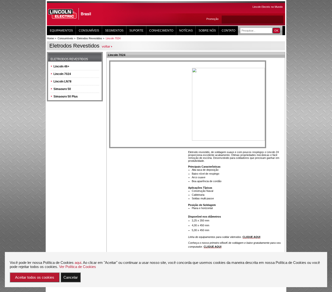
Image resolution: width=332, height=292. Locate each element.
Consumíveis (65, 38)
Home (50, 38)
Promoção (212, 18)
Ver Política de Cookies (77, 267)
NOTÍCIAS (186, 30)
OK (276, 30)
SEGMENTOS (114, 30)
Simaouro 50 (62, 89)
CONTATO (228, 30)
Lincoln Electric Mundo (268, 6)
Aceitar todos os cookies (34, 277)
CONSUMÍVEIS (89, 30)
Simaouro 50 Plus (65, 96)
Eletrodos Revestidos (89, 38)
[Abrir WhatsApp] (320, 279)
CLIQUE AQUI (251, 236)
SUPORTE (136, 30)
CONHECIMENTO (161, 30)
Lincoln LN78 (62, 81)
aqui (78, 262)
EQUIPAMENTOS (61, 30)
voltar (106, 46)
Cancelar (70, 277)
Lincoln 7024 (113, 38)
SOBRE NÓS (207, 30)
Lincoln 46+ (61, 66)
